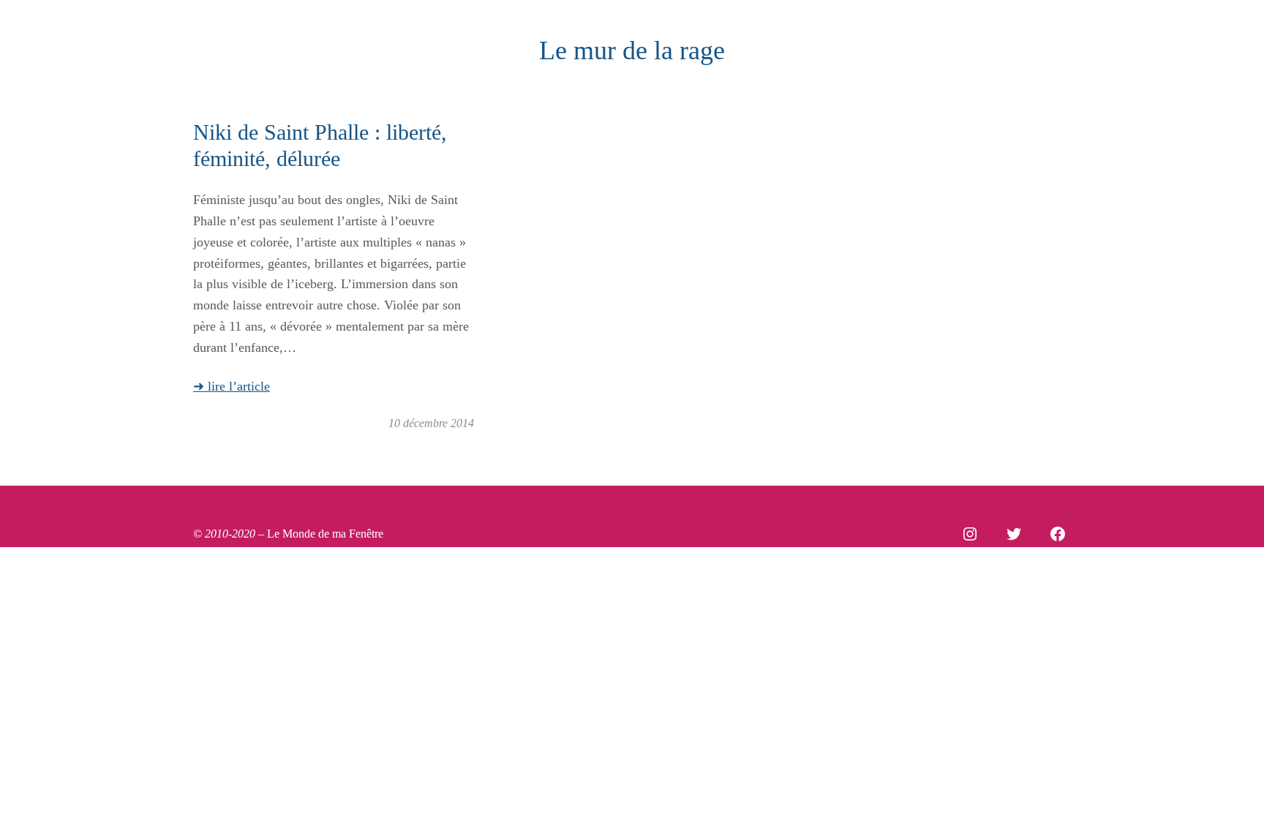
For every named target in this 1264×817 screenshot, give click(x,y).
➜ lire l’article (231, 386)
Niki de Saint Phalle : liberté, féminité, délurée (320, 145)
